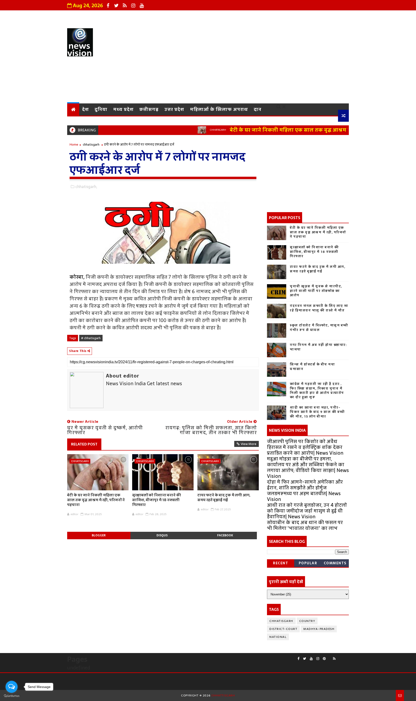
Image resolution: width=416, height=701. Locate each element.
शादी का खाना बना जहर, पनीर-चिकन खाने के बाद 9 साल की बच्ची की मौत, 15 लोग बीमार (317, 412)
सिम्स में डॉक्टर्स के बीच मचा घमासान (312, 366)
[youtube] (141, 5)
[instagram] (133, 5)
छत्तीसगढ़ (149, 109)
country (307, 621)
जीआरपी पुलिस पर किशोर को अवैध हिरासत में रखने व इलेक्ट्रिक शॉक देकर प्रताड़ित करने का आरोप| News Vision (305, 447)
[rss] (124, 5)
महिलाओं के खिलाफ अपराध (219, 109)
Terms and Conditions (293, 16)
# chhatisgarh (91, 338)
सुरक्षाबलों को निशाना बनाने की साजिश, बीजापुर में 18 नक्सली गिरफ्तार (156, 500)
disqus (162, 535)
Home (74, 144)
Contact (252, 16)
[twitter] (116, 5)
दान (257, 109)
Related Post (84, 444)
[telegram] (343, 656)
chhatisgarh (203, 130)
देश (85, 109)
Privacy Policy (220, 16)
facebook (225, 535)
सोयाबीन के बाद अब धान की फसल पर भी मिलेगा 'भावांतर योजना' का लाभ (305, 525)
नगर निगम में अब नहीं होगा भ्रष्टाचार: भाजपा (318, 347)
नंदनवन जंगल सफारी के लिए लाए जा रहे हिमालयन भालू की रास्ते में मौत (319, 308)
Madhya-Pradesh (318, 629)
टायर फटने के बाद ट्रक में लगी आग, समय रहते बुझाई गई (223, 497)
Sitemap (335, 16)
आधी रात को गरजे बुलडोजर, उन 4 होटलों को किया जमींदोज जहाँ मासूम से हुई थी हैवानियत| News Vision (307, 510)
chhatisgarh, (86, 186)
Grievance (186, 16)
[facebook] (107, 5)
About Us (156, 16)
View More (248, 443)
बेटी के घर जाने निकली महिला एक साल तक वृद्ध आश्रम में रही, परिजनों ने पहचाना (300, 130)
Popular (308, 563)
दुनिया (101, 109)
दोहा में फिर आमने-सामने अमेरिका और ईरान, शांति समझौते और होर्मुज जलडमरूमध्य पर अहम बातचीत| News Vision (305, 490)
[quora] (339, 656)
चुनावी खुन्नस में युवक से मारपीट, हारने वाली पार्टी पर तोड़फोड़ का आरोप (316, 290)
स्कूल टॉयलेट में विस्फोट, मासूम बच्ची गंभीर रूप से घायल (319, 327)
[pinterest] (324, 658)
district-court (283, 629)
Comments (335, 563)
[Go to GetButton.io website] (11, 696)
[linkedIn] (346, 656)
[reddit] (329, 656)
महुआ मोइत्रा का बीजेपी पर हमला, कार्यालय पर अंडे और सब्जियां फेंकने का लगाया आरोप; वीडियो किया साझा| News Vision (308, 467)
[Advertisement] (261, 62)
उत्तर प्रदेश (174, 109)
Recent (280, 563)
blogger (99, 535)
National (277, 636)
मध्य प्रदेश (123, 109)
